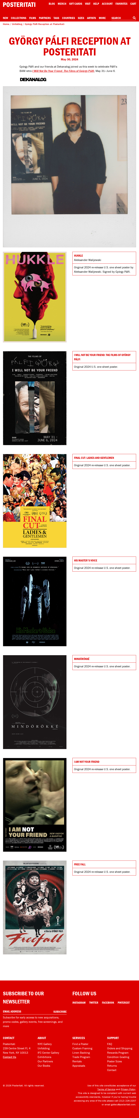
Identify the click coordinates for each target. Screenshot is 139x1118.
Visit (87, 3)
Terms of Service (106, 1089)
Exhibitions (44, 1057)
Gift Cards (75, 3)
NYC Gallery (45, 1044)
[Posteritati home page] (19, 4)
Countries (68, 18)
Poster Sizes (114, 1061)
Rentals (77, 1061)
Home (6, 24)
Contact (111, 1070)
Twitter (93, 1002)
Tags (56, 18)
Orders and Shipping (119, 1048)
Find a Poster (80, 1044)
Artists (91, 18)
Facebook (108, 1002)
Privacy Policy (128, 1089)
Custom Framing (82, 1048)
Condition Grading (118, 1057)
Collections (18, 18)
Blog (52, 3)
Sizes (81, 18)
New (5, 18)
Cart (133, 3)
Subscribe (60, 1011)
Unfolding (17, 24)
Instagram (79, 1002)
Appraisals (78, 1065)
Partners (45, 18)
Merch (62, 3)
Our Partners (45, 1061)
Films (32, 18)
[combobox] (123, 18)
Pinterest (124, 1002)
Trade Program (81, 1057)
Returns (112, 1065)
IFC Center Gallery (48, 1052)
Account (107, 3)
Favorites (121, 3)
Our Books (44, 1065)
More (102, 18)
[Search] (134, 18)
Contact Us (9, 1057)
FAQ (109, 1044)
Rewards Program (118, 1052)
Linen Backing (81, 1052)
